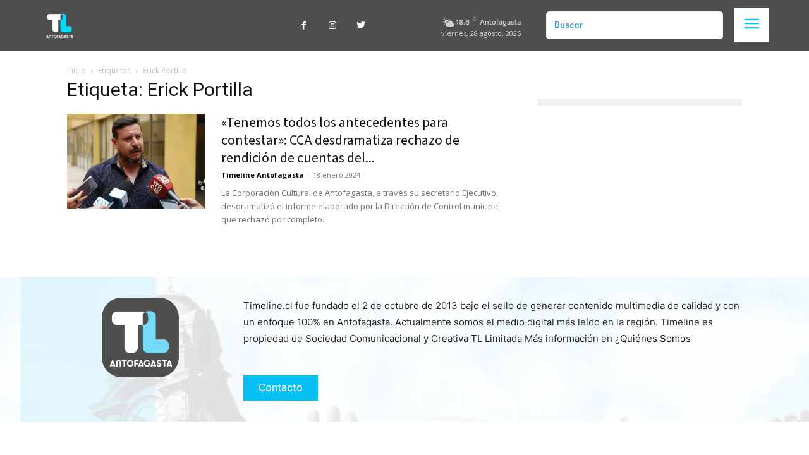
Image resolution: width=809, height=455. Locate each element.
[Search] (708, 25)
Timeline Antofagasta (262, 174)
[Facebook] (304, 26)
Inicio (76, 70)
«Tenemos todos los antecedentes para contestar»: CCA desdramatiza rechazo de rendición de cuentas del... (340, 140)
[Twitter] (361, 26)
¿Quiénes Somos (653, 338)
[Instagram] (332, 26)
